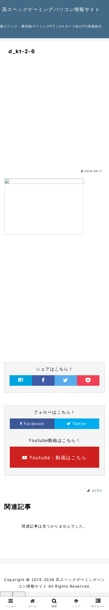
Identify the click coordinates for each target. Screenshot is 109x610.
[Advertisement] (54, 117)
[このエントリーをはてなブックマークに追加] (21, 380)
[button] (98, 495)
